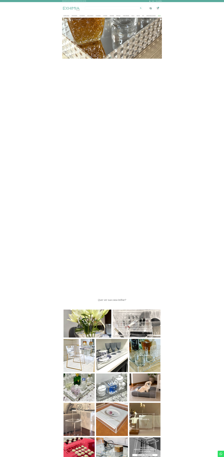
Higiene (112, 15)
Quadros (82, 15)
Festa (138, 15)
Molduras (90, 15)
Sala (133, 15)
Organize (74, 15)
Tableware (126, 15)
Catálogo (66, 15)
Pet (143, 15)
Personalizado (151, 15)
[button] (109, 57)
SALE (159, 15)
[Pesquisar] (140, 8)
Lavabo (105, 15)
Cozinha (98, 15)
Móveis (118, 15)
